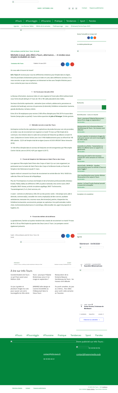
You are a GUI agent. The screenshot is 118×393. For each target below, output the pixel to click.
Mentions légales (17, 388)
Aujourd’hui (91, 314)
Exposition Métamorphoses (93, 266)
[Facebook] (88, 37)
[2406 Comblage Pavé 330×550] (91, 74)
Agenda (16, 26)
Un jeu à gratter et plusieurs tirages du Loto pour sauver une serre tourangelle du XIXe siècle (20, 289)
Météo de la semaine (43, 26)
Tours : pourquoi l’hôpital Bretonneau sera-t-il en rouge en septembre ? (42, 277)
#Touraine (46, 21)
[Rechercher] (104, 107)
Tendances (71, 21)
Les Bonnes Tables (27, 26)
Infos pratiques (15, 51)
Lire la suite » (81, 122)
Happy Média (91, 389)
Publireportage (58, 26)
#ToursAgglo (31, 21)
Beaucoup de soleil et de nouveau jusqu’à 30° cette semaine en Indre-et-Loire (91, 157)
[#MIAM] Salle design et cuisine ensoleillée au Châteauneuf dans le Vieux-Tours (41, 289)
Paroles (92, 21)
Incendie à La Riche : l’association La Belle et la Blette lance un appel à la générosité (90, 147)
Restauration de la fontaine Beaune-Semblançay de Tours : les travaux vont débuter (64, 278)
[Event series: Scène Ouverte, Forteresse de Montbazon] (92, 304)
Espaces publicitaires (96, 8)
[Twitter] (91, 37)
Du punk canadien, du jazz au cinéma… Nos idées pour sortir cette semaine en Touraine (64, 289)
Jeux (66, 26)
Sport (82, 21)
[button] (63, 64)
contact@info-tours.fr (52, 354)
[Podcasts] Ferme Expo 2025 (80, 26)
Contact (84, 8)
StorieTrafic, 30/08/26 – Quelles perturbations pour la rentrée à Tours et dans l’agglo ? (92, 167)
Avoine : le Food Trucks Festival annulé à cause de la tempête (91, 184)
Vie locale (36, 51)
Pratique (58, 21)
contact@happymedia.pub (88, 354)
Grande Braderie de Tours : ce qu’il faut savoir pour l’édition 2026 (20, 277)
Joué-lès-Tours (24, 51)
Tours (31, 51)
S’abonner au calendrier (91, 320)
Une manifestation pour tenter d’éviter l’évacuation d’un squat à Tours (91, 176)
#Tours (18, 21)
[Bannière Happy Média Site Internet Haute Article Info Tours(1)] (42, 251)
